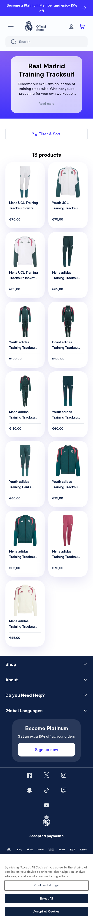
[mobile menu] (10, 26)
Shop (10, 664)
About (11, 679)
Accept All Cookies (46, 911)
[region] (46, 887)
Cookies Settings (46, 885)
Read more (46, 103)
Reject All (46, 898)
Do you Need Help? (25, 695)
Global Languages (23, 710)
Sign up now (46, 749)
